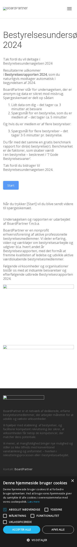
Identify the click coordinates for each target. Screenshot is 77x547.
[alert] (38, 511)
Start (10, 185)
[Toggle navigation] (69, 8)
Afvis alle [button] (58, 529)
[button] (38, 540)
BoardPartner (23, 469)
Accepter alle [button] (21, 529)
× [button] (72, 480)
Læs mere (34, 501)
